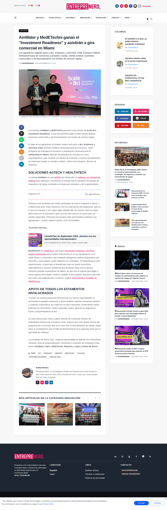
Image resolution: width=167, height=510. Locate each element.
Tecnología (101, 18)
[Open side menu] (15, 18)
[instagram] (121, 6)
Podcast (115, 18)
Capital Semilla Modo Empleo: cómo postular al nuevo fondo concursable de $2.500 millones (139, 209)
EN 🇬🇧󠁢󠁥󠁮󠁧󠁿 (37, 5)
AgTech (57, 177)
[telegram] (21, 164)
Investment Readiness (38, 357)
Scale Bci (81, 353)
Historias (70, 18)
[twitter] (21, 133)
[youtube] (126, 6)
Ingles (52, 474)
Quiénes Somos (20, 5)
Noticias (40, 18)
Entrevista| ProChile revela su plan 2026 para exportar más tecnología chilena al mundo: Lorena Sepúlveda (131, 313)
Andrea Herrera (42, 368)
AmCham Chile (55, 357)
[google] (135, 6)
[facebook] (130, 6)
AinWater (58, 353)
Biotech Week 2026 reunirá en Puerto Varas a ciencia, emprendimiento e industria (88, 419)
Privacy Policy (48, 504)
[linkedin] (117, 6)
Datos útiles (55, 18)
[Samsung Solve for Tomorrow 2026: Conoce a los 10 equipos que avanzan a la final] (32, 414)
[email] (21, 152)
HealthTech (49, 251)
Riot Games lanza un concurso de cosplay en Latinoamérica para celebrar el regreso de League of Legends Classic (131, 275)
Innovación (85, 18)
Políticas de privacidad (95, 478)
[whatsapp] (21, 139)
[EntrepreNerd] (83, 6)
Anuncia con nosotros (131, 474)
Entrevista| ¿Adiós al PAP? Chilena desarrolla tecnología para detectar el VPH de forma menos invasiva (131, 351)
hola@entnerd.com (129, 470)
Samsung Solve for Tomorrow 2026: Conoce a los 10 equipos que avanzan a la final (32, 419)
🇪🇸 (30, 5)
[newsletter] (140, 6)
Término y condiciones (94, 474)
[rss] (150, 456)
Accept (141, 503)
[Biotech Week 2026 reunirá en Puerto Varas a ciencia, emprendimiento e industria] (88, 414)
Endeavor (48, 353)
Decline (157, 503)
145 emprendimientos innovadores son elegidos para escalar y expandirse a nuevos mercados (60, 418)
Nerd (127, 18)
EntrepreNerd (28, 63)
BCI (39, 353)
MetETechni (69, 353)
